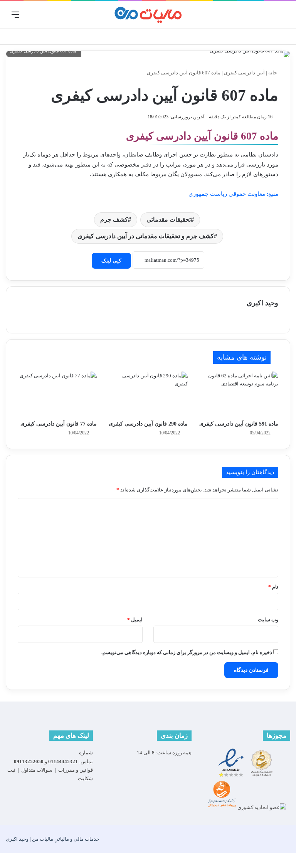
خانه (273, 73)
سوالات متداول (36, 770)
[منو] (15, 17)
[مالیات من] (148, 15)
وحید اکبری (262, 303)
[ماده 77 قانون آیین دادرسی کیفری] (57, 394)
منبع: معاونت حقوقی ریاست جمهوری (233, 194)
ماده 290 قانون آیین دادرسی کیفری (148, 424)
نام (273, 587)
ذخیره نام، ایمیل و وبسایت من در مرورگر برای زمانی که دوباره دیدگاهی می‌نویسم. (186, 652)
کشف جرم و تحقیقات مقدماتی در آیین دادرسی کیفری (145, 236)
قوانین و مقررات (75, 770)
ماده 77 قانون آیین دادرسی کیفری (58, 424)
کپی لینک (111, 261)
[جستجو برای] (29, 17)
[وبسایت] (30, 316)
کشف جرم (114, 219)
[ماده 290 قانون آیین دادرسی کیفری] (147, 394)
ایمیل (135, 620)
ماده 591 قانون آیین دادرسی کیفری (238, 424)
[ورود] (280, 17)
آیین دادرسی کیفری (244, 73)
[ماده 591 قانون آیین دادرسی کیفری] (238, 394)
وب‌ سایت (268, 620)
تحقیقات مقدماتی (168, 219)
